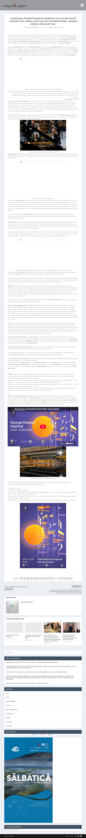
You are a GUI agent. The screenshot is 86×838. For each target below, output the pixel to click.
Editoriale (9, 722)
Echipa (8, 717)
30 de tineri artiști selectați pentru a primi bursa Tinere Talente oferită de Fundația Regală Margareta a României (52, 638)
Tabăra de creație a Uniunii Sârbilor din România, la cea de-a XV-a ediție (27, 683)
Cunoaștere (9, 713)
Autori (8, 697)
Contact (8, 705)
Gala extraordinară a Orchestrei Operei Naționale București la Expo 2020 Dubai (70, 637)
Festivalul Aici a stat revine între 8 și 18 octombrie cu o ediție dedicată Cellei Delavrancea (32, 662)
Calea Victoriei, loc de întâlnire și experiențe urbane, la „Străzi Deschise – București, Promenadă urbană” (36, 672)
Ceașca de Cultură (33, 27)
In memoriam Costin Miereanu (12, 635)
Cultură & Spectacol (12, 709)
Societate (9, 726)
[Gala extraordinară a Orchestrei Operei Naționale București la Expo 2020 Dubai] (71, 627)
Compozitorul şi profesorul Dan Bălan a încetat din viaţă (33, 636)
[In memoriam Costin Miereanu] (14, 627)
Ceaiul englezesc (11, 701)
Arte (7, 693)
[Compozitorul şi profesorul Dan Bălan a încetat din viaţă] (33, 627)
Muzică (51, 27)
